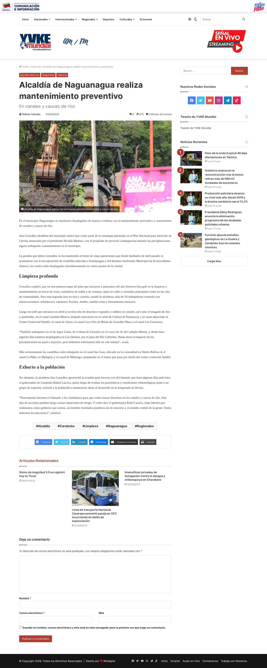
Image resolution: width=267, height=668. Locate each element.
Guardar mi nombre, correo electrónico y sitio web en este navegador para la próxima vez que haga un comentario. (94, 627)
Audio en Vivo (191, 661)
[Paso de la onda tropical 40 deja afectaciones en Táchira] (191, 158)
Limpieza (91, 426)
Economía (146, 19)
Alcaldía (44, 426)
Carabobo (67, 426)
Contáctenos (210, 661)
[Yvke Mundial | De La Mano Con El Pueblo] (55, 42)
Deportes (108, 19)
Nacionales (41, 19)
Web (101, 612)
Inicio (25, 19)
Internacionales (64, 19)
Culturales (126, 19)
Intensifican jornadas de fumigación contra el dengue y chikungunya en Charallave (145, 476)
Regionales (88, 19)
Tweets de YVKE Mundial (195, 127)
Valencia (36, 66)
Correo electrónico (32, 612)
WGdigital (109, 661)
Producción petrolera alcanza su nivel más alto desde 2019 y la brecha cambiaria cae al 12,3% (226, 197)
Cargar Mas (214, 261)
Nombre (25, 598)
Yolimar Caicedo (31, 114)
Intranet (175, 661)
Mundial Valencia (29, 74)
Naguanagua (117, 426)
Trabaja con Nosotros (234, 661)
